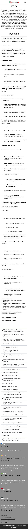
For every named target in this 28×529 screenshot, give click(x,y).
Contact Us (4, 515)
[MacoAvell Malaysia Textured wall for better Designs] (14, 2)
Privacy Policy (4, 522)
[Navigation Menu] (25, 2)
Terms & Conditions (6, 521)
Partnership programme (7, 517)
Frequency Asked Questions (8, 519)
